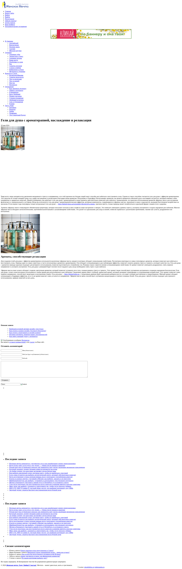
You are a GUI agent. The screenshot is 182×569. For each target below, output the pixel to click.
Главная (8, 11)
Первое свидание (15, 96)
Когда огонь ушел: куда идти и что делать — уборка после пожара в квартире (37, 465)
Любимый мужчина (16, 100)
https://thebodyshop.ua (71, 274)
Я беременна (13, 92)
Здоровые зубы (14, 54)
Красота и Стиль (11, 73)
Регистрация (9, 19)
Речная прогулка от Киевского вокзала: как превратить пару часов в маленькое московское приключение (47, 467)
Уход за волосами (15, 79)
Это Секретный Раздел (17, 115)
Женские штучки (15, 51)
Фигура (12, 83)
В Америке (9, 41)
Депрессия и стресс (16, 56)
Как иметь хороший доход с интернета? (23, 336)
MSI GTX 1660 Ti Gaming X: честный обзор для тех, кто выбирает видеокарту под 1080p (41, 488)
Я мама (11, 104)
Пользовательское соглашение (16, 26)
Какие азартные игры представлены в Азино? (37, 550)
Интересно (13, 85)
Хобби (11, 111)
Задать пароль (10, 23)
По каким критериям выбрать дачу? (34, 558)
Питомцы (12, 107)
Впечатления (14, 45)
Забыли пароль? (11, 21)
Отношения (9, 87)
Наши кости (13, 60)
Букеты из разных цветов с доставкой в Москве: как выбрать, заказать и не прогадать (40, 479)
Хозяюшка (13, 113)
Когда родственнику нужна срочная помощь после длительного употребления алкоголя (40, 477)
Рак (10, 64)
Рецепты (12, 109)
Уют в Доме (9, 106)
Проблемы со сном (16, 62)
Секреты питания (15, 66)
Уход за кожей (14, 81)
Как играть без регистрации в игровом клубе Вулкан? (41, 554)
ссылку (32, 342)
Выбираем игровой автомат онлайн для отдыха (26, 329)
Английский (13, 43)
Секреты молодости (16, 77)
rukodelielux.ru (89, 567)
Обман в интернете (16, 90)
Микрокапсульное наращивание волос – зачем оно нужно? (48, 552)
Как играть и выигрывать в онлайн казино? (25, 333)
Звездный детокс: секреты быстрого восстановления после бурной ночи (35, 490)
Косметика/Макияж (16, 75)
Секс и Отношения (16, 102)
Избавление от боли (16, 70)
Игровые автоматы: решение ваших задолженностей (28, 334)
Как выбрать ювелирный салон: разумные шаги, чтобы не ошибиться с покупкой (38, 473)
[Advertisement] (31, 173)
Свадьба (12, 49)
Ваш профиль (10, 24)
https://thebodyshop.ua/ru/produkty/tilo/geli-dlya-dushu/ (76, 204)
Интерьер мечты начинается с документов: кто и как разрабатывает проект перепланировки (42, 463)
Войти (7, 15)
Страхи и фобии (15, 68)
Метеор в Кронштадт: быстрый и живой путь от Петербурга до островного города (39, 482)
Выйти (7, 17)
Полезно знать (14, 47)
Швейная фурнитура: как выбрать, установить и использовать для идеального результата (41, 481)
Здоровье (8, 52)
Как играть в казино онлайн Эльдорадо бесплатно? (27, 331)
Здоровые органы (15, 58)
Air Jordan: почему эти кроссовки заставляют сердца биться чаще (32, 471)
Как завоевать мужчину (17, 88)
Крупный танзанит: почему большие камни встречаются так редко (33, 469)
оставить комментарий (17, 342)
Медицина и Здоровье (17, 71)
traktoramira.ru (99, 567)
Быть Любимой (14, 94)
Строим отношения (16, 98)
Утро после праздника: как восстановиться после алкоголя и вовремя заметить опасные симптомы (44, 484)
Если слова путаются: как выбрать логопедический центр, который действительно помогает (42, 475)
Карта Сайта (9, 13)
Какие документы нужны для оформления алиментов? (40, 556)
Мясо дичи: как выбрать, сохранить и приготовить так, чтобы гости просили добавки (40, 486)
